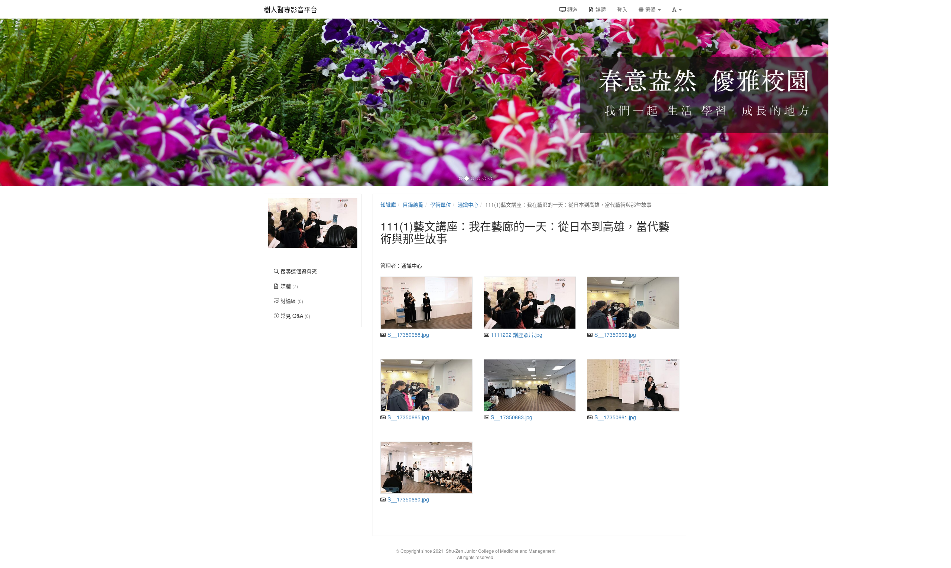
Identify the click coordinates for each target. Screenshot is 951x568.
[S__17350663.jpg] (530, 385)
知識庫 (388, 204)
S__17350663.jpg (510, 417)
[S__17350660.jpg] (426, 468)
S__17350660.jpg (407, 499)
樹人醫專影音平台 (290, 9)
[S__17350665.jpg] (426, 385)
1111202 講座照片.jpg (515, 334)
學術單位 (440, 204)
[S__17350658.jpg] (426, 303)
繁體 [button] (650, 9)
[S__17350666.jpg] (633, 303)
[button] (676, 9)
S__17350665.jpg (407, 417)
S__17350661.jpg (614, 417)
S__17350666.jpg (614, 334)
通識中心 (468, 204)
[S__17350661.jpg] (633, 385)
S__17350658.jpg (407, 334)
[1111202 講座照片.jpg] (530, 303)
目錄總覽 (413, 204)
